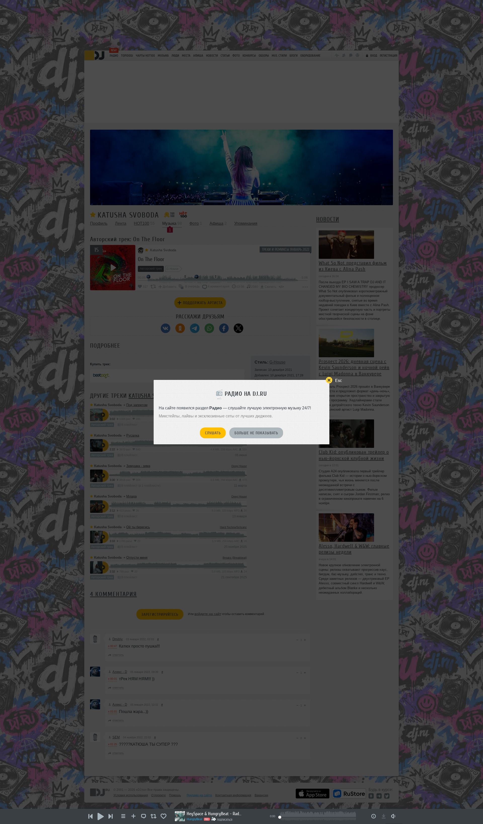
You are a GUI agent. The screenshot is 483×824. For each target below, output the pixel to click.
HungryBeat (194, 819)
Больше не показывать (256, 433)
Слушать (213, 433)
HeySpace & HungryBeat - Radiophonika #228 (214, 813)
